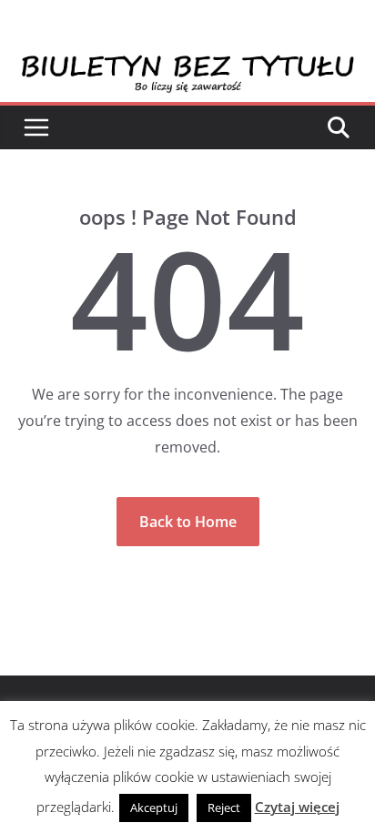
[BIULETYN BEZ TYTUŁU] (187, 66)
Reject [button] (224, 807)
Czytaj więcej (297, 806)
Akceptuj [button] (153, 807)
